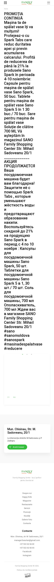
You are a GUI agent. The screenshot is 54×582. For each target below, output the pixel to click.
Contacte (27, 523)
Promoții (27, 512)
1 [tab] (22, 354)
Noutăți (27, 516)
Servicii (27, 508)
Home (6, 9)
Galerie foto (27, 519)
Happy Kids (27, 497)
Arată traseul (18, 447)
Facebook (27, 551)
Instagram (27, 555)
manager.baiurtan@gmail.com (27, 540)
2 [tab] (27, 354)
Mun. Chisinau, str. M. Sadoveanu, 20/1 (27, 536)
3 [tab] (31, 354)
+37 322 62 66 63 (27, 544)
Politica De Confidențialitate (27, 570)
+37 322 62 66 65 (27, 548)
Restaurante (27, 504)
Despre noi (27, 493)
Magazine (27, 501)
